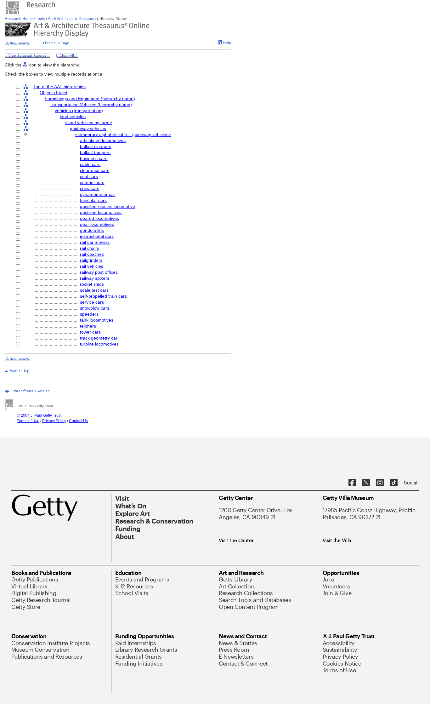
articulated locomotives (103, 140)
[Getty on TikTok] (394, 483)
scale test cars (94, 290)
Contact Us (78, 421)
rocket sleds (92, 284)
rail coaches (92, 254)
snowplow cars (94, 308)
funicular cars (93, 200)
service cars (92, 302)
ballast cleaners (95, 146)
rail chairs (89, 248)
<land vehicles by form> (88, 122)
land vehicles (73, 116)
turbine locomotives (99, 343)
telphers (88, 326)
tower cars (90, 332)
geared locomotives (99, 218)
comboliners (92, 182)
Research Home (19, 18)
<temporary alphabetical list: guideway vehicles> (123, 134)
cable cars (90, 164)
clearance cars (94, 170)
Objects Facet (53, 92)
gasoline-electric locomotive (107, 206)
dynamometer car (97, 194)
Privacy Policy (54, 421)
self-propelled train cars (103, 296)
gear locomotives (97, 224)
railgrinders (91, 260)
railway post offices (99, 272)
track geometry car (98, 338)
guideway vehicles (88, 128)
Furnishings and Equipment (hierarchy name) (90, 98)
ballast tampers (95, 152)
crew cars (89, 188)
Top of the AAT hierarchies (59, 86)
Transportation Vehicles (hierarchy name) (91, 104)
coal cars (89, 176)
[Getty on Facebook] (352, 483)
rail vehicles (91, 266)
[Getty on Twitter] (366, 483)
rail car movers (95, 242)
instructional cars (97, 236)
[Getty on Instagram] (380, 483)
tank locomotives (96, 320)
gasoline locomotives (101, 212)
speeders (89, 314)
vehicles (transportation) (79, 110)
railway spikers (94, 278)
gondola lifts (92, 230)
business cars (93, 158)
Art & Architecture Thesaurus (72, 18)
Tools (40, 18)
